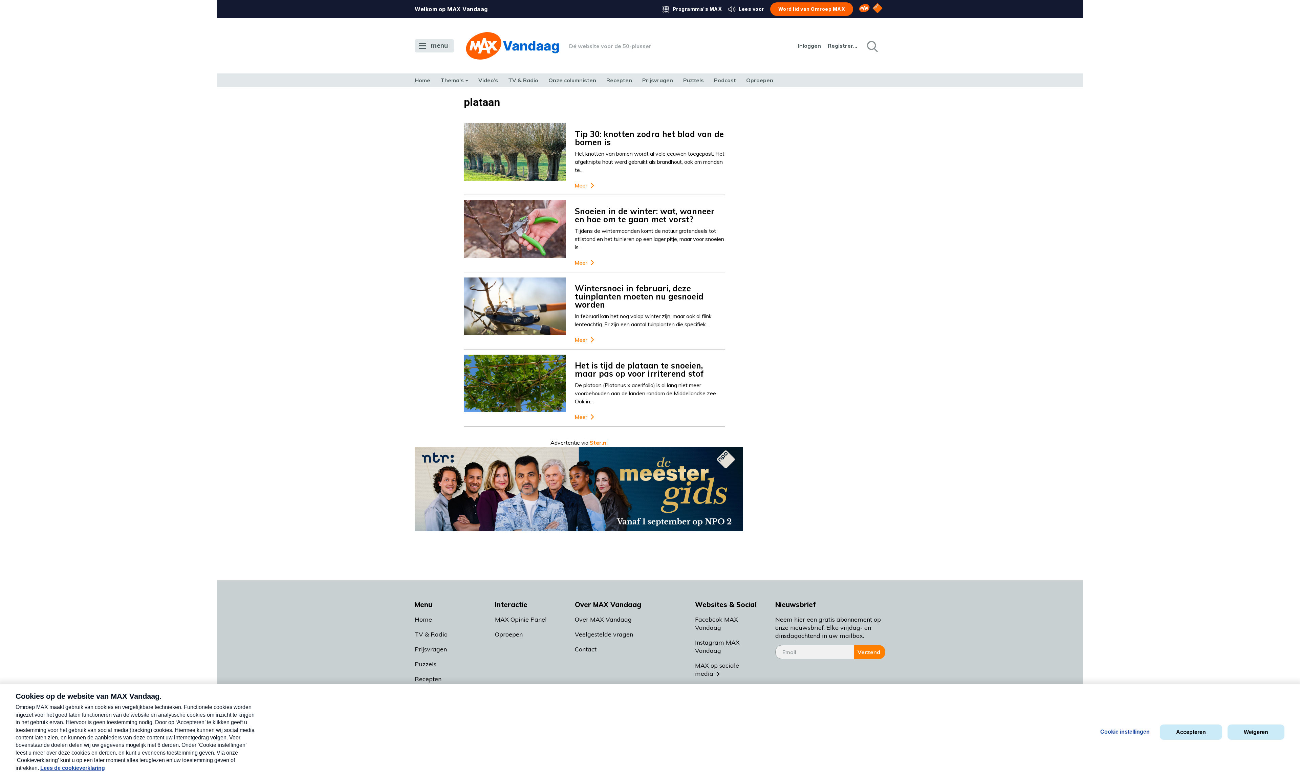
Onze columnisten (572, 80)
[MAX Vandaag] (512, 46)
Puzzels (693, 80)
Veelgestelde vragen (604, 634)
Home (422, 80)
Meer (581, 185)
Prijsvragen (657, 80)
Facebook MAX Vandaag (716, 623)
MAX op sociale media (717, 669)
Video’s (488, 80)
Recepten (619, 80)
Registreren (843, 45)
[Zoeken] (872, 46)
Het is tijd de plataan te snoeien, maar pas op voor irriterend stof (639, 369)
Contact (586, 649)
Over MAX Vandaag (603, 619)
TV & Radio (523, 80)
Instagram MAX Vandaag (717, 646)
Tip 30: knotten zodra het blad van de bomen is (649, 138)
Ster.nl (599, 442)
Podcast (725, 80)
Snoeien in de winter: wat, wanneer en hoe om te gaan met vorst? (645, 215)
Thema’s (452, 80)
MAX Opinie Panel (521, 619)
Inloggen (809, 45)
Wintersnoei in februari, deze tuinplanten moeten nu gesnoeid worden (639, 296)
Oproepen (759, 80)
